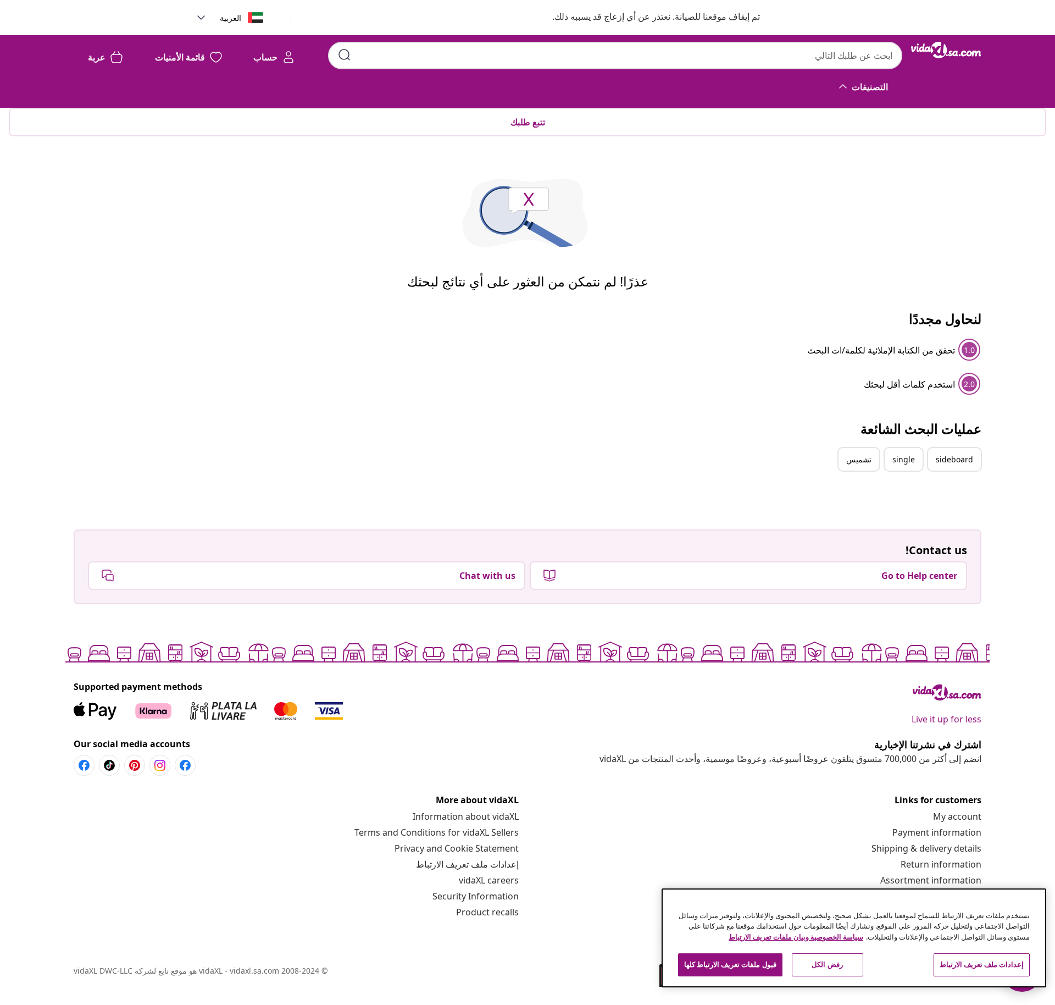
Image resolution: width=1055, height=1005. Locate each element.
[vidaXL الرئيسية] (946, 50)
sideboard (954, 459)
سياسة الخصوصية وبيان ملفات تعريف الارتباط (796, 937)
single (903, 459)
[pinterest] (134, 765)
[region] (854, 937)
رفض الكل (827, 964)
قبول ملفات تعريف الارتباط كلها (730, 964)
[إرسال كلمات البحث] (344, 55)
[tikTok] (109, 765)
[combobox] (615, 55)
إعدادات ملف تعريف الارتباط (467, 864)
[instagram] (159, 765)
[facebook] (185, 765)
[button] (645, 17)
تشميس (858, 459)
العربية (230, 18)
